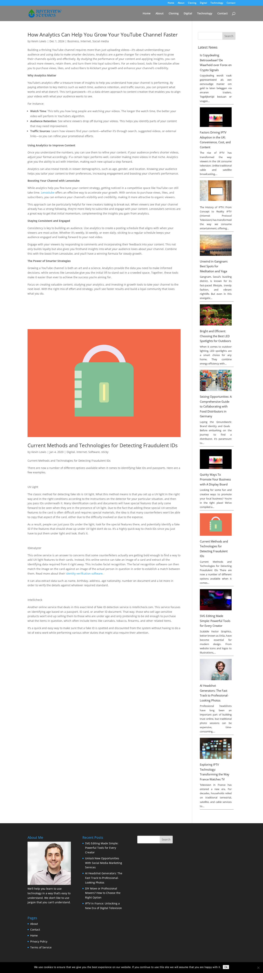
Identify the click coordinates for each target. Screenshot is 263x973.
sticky (104, 452)
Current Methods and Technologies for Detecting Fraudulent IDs (103, 445)
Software (94, 452)
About (181, 3)
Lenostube (47, 192)
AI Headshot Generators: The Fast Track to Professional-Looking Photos (103, 877)
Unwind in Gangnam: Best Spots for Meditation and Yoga (214, 266)
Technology (216, 3)
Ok (226, 967)
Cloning (192, 3)
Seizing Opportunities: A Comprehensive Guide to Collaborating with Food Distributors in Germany (216, 406)
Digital (203, 3)
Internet (85, 41)
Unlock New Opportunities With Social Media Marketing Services (103, 862)
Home (171, 3)
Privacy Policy (38, 941)
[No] (258, 968)
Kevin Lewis (38, 41)
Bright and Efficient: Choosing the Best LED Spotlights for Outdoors (215, 336)
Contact (231, 3)
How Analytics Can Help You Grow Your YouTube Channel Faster (103, 34)
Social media (100, 41)
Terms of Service (41, 947)
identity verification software (84, 573)
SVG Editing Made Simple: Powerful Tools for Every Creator (215, 621)
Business (73, 41)
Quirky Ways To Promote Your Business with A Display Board (215, 479)
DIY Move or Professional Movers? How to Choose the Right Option (103, 893)
